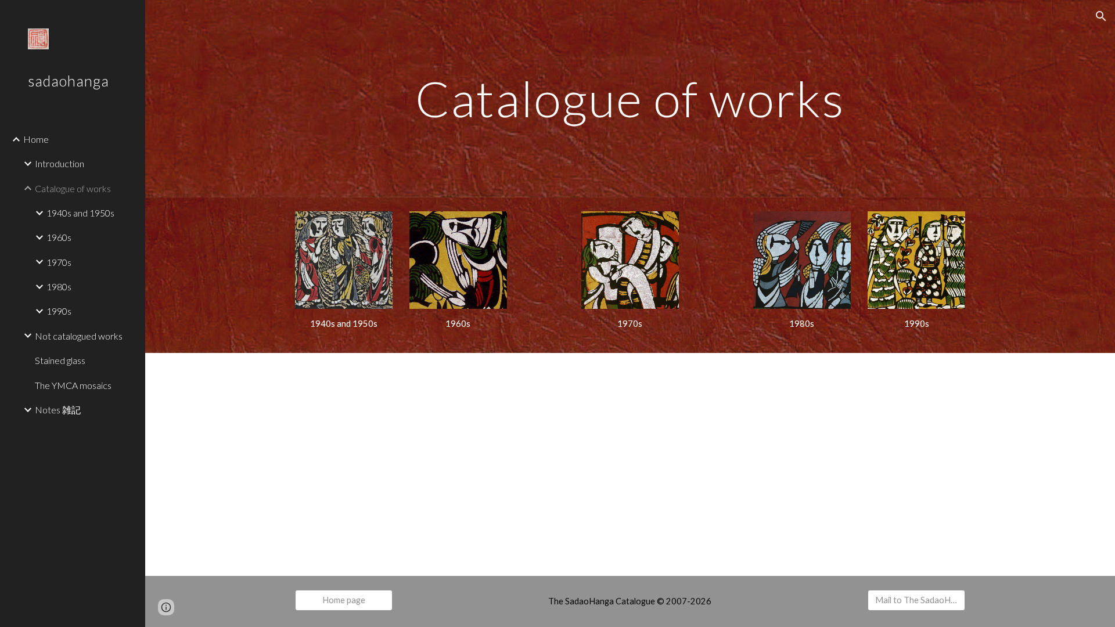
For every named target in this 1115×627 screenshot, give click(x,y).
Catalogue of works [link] (73, 188)
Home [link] (36, 139)
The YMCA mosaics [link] (73, 385)
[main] (630, 98)
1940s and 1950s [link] (80, 212)
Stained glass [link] (60, 360)
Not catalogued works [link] (79, 335)
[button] (1101, 16)
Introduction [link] (59, 163)
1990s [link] (58, 310)
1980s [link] (58, 286)
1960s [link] (58, 237)
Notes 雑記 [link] (58, 409)
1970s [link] (58, 262)
